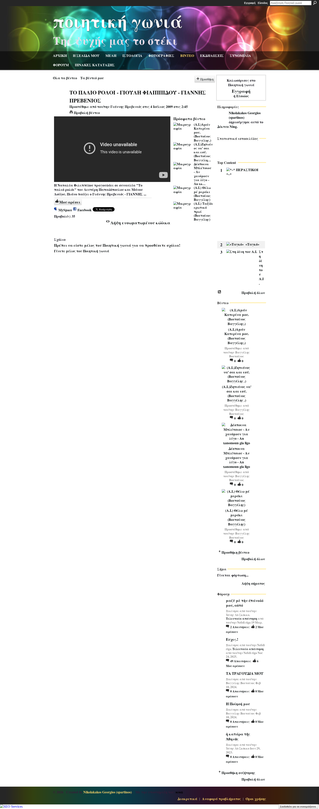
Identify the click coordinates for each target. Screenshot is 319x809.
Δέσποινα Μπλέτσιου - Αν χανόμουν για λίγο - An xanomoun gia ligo (236, 457)
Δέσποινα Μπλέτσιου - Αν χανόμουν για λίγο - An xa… (202, 174)
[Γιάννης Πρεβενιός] (61, 100)
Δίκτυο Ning (227, 126)
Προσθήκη (207, 79)
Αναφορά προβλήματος (221, 798)
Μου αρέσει (69, 202)
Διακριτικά (187, 798)
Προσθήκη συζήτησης (238, 772)
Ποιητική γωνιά (118, 20)
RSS (220, 292)
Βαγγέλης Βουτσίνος (239, 354)
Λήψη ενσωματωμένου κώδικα (140, 223)
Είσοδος (263, 3)
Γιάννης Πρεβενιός (126, 106)
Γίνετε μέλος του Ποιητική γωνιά (81, 250)
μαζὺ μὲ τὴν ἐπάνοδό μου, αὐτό (244, 603)
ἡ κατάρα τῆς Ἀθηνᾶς (238, 736)
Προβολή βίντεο (87, 112)
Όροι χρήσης (256, 798)
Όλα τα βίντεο (65, 77)
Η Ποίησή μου (238, 704)
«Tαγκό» (252, 244)
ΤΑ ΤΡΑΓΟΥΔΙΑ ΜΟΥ (244, 673)
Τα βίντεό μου (92, 77)
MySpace (65, 209)
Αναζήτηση (315, 3)
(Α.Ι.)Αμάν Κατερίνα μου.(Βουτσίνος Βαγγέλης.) (236, 336)
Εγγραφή (249, 3)
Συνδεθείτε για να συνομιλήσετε (298, 806)
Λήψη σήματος (253, 583)
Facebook (84, 209)
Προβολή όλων (253, 292)
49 (240, 661)
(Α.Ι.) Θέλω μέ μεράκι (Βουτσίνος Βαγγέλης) (202, 193)
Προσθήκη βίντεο (235, 552)
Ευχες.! (232, 639)
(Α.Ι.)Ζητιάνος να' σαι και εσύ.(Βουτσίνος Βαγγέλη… (203, 152)
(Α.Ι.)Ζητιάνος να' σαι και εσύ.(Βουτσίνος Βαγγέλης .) (236, 393)
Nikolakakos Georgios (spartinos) (245, 115)
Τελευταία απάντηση (241, 618)
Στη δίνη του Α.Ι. (261, 267)
